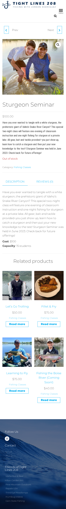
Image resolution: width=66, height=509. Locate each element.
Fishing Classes (22, 167)
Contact (10, 445)
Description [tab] (15, 181)
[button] (58, 45)
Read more (17, 324)
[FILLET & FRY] (6, 30)
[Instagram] (7, 438)
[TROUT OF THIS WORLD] (59, 30)
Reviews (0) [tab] (44, 181)
